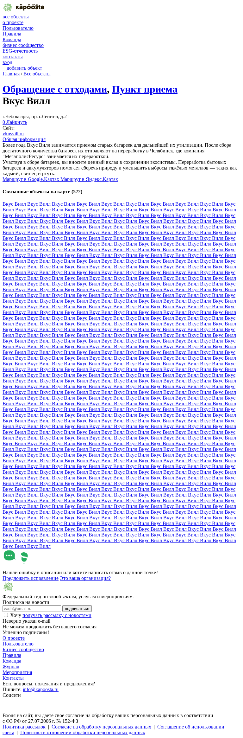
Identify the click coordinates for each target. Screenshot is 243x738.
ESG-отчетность (20, 51)
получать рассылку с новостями (56, 615)
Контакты (13, 678)
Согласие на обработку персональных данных (101, 726)
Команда (12, 39)
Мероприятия (17, 672)
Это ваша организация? (85, 578)
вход (7, 62)
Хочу (50, 615)
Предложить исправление (31, 578)
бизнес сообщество (23, 45)
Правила (12, 33)
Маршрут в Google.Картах (31, 179)
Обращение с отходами (55, 89)
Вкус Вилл (15, 204)
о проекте (13, 22)
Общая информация (24, 139)
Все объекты (37, 73)
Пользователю (18, 28)
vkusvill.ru (13, 133)
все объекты (16, 16)
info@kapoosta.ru (41, 689)
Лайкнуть (15, 122)
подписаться (77, 608)
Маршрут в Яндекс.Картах (89, 179)
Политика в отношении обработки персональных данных (82, 732)
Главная (11, 73)
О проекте (14, 638)
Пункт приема (145, 89)
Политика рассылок (24, 726)
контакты (13, 56)
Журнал (11, 666)
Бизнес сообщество (23, 649)
